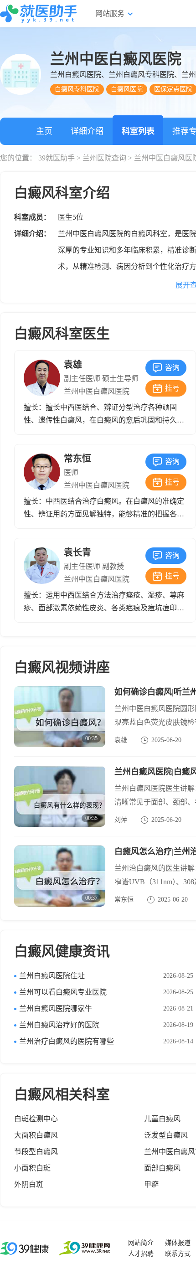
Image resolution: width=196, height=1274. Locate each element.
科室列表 (138, 131)
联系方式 (178, 1253)
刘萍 (120, 819)
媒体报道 (178, 1242)
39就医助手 (56, 158)
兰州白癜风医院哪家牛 (55, 1008)
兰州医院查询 (104, 158)
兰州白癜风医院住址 (52, 976)
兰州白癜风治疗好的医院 (59, 1025)
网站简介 (141, 1242)
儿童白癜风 (162, 1119)
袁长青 (77, 552)
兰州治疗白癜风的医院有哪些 (66, 1041)
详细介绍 (87, 131)
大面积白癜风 (36, 1135)
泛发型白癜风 (166, 1135)
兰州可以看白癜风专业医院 (63, 992)
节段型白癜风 (36, 1151)
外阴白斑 (28, 1184)
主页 (44, 131)
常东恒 (77, 459)
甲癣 (151, 1184)
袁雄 (73, 365)
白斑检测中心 (36, 1119)
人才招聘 (141, 1253)
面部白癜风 (162, 1168)
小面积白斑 (32, 1168)
